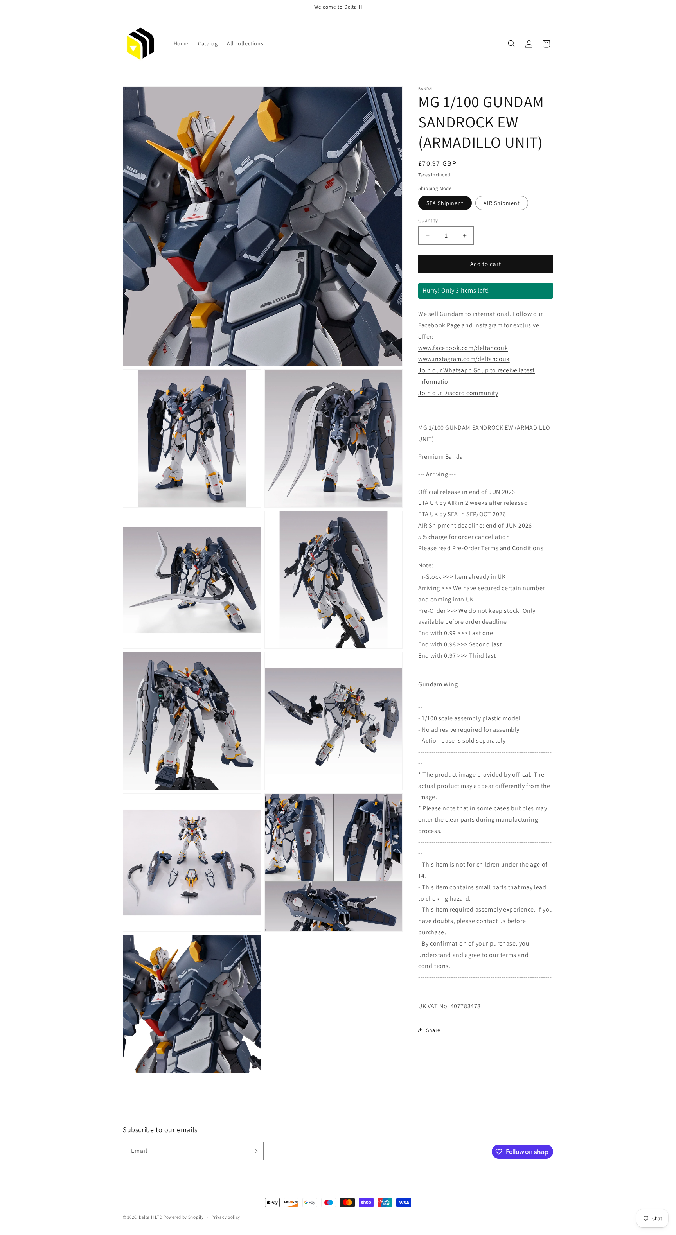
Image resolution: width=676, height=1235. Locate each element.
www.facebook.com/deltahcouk (463, 348)
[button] (511, 43)
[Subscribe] (254, 1151)
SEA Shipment (445, 202)
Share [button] (433, 1030)
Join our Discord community (458, 393)
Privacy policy (225, 1217)
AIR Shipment (502, 202)
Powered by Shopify (184, 1217)
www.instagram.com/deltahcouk (464, 359)
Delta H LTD (151, 1217)
